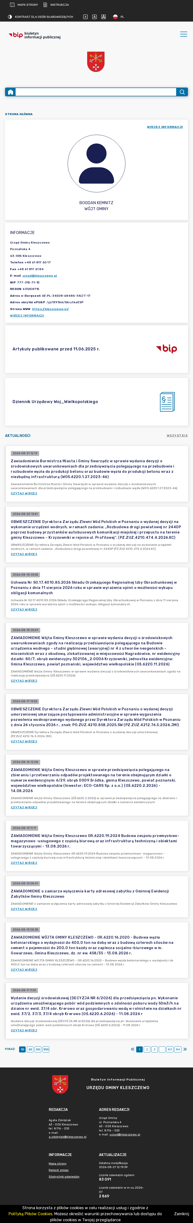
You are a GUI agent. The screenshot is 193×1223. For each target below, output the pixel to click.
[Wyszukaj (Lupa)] (181, 92)
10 (22, 1049)
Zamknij (181, 1213)
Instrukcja (60, 5)
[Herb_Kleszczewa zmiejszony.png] (96, 62)
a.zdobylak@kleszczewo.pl (67, 1136)
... (162, 1049)
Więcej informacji (27, 315)
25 (30, 1049)
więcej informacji (165, 127)
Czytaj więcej (24, 493)
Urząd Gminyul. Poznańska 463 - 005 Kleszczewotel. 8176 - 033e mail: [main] (119, 1126)
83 (170, 1049)
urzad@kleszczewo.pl (40, 275)
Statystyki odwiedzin (64, 1176)
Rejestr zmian (59, 1170)
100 (46, 1049)
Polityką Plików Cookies (30, 1213)
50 (38, 1049)
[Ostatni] (185, 1049)
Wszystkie (177, 435)
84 (178, 1049)
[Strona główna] (11, 92)
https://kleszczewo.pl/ (50, 309)
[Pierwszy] (133, 1049)
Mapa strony (28, 5)
